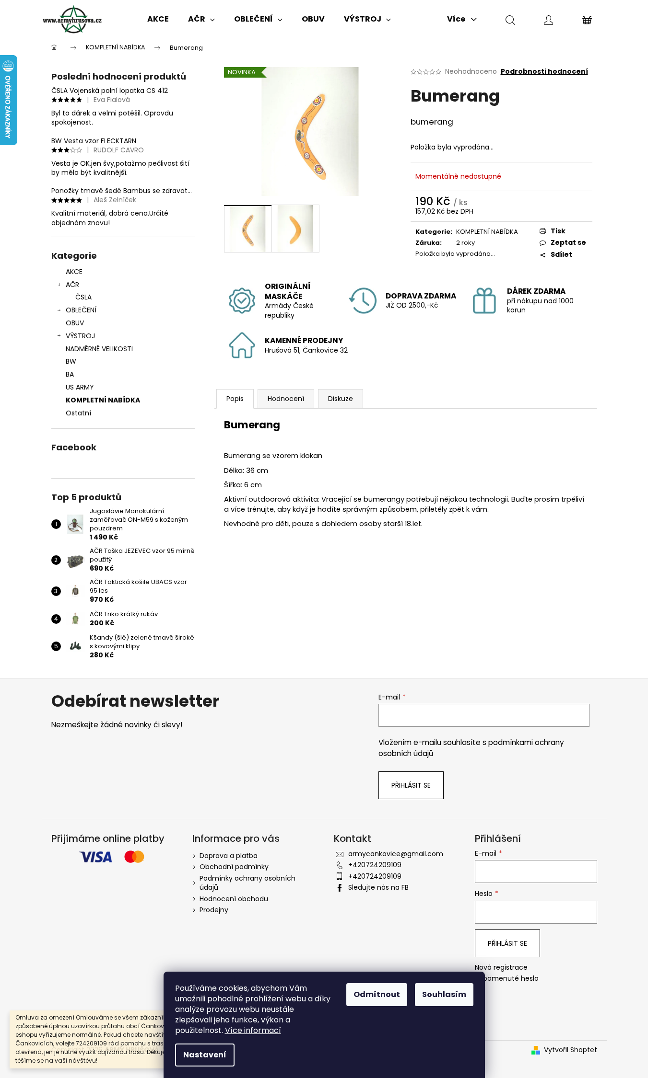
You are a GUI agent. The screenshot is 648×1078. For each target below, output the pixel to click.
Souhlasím (444, 994)
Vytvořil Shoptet (570, 1050)
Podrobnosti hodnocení (544, 71)
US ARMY (80, 387)
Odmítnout (376, 994)
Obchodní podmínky (234, 867)
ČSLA (83, 297)
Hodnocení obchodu (234, 899)
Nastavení (204, 1054)
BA (70, 374)
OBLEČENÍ (81, 310)
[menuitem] (158, 19)
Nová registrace (501, 967)
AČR (72, 284)
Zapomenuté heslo (507, 978)
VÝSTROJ (80, 336)
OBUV (75, 323)
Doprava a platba (229, 855)
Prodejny (214, 910)
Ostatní (78, 413)
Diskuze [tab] (340, 398)
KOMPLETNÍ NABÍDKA (103, 400)
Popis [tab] (235, 398)
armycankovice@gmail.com (395, 854)
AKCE (74, 271)
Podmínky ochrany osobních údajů (247, 882)
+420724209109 (374, 865)
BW (71, 361)
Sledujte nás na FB (378, 887)
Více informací (253, 1030)
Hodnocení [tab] (286, 398)
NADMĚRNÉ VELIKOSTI (99, 349)
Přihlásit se (411, 785)
